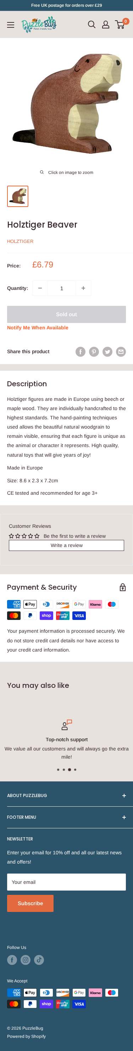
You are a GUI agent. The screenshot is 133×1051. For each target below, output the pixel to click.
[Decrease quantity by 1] (40, 288)
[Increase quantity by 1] (83, 288)
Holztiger (20, 241)
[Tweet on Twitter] (107, 351)
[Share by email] (121, 351)
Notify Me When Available (37, 327)
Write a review (67, 545)
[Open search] (92, 24)
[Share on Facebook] (80, 351)
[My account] (105, 24)
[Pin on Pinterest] (94, 351)
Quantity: (17, 288)
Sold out (66, 314)
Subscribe (30, 903)
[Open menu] (10, 25)
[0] (120, 24)
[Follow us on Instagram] (26, 960)
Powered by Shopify (26, 1036)
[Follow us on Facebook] (12, 960)
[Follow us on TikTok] (39, 960)
